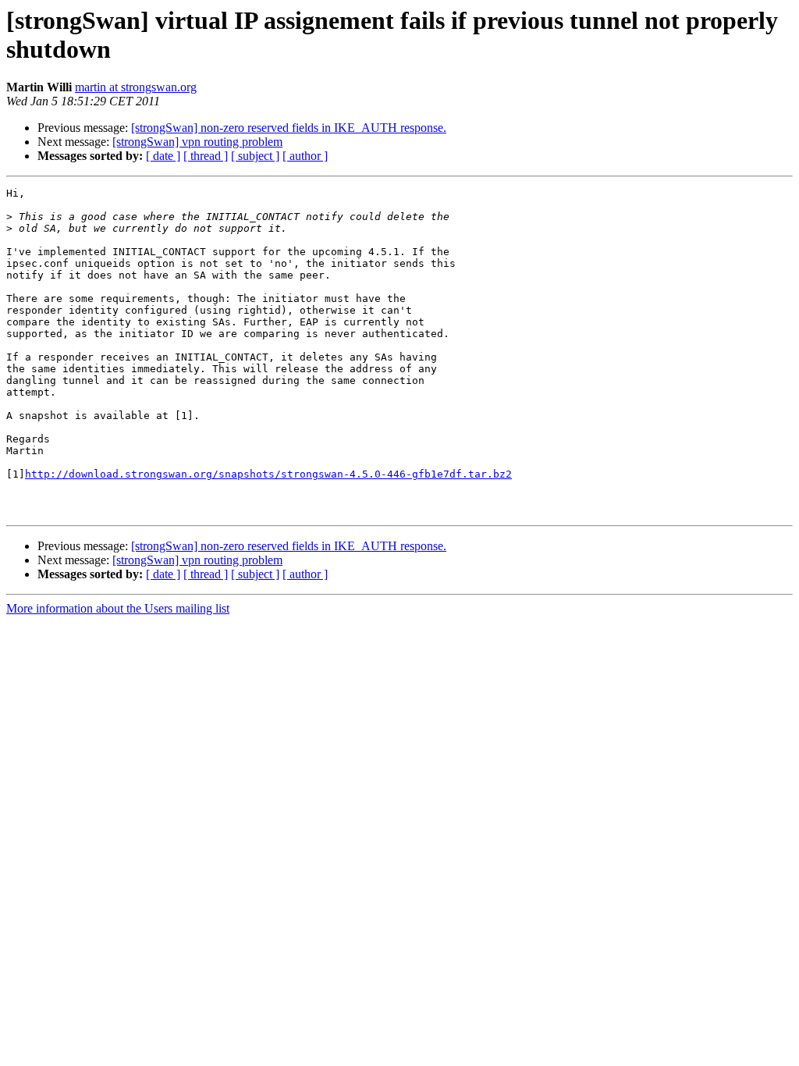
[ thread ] (205, 155)
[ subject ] (255, 155)
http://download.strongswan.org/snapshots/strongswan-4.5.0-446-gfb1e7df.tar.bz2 (268, 474)
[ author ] (305, 155)
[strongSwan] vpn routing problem (197, 141)
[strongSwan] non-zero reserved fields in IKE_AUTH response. (288, 127)
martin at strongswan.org (136, 87)
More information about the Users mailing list (117, 608)
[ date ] (163, 155)
